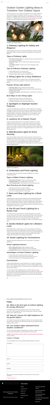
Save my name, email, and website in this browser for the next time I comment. (23, 375)
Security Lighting (11, 335)
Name (8, 358)
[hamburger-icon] (47, 3)
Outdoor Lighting (23, 334)
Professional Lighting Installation (35, 334)
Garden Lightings (15, 334)
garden (13, 13)
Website (9, 368)
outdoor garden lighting (33, 18)
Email (8, 363)
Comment (9, 343)
